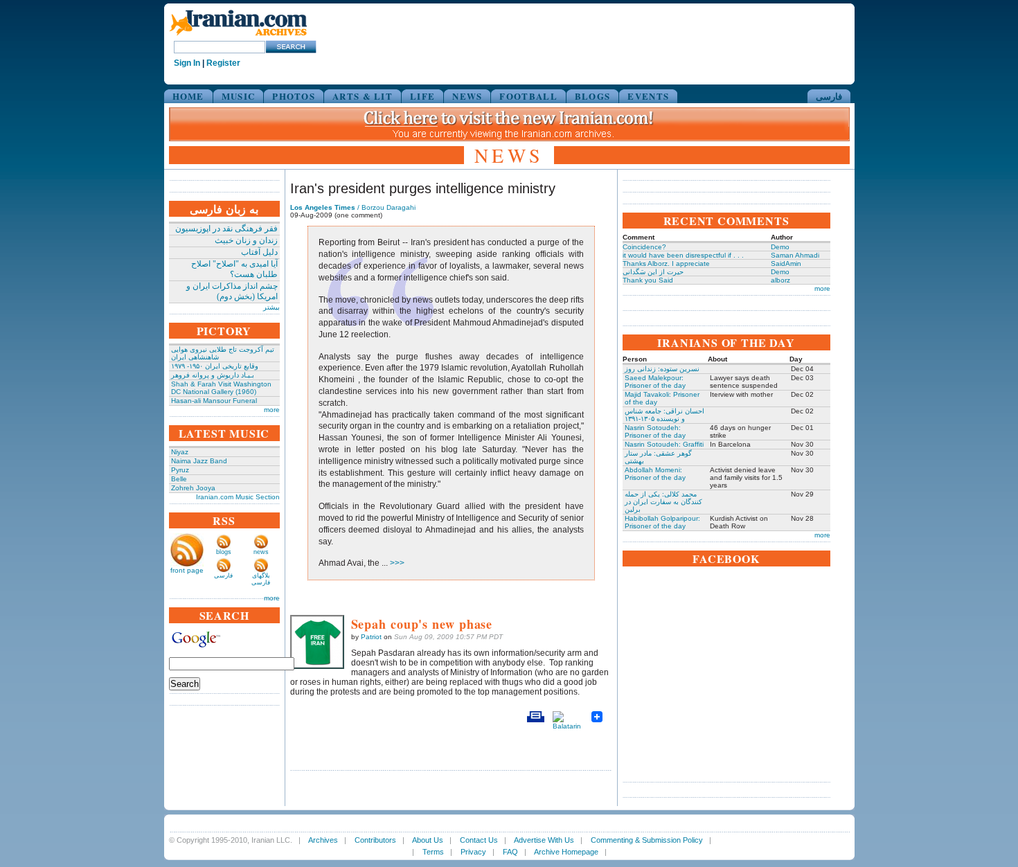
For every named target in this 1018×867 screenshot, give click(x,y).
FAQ (510, 852)
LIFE (422, 95)
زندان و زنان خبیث (246, 240)
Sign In (187, 63)
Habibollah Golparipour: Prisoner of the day (662, 522)
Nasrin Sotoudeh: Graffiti (664, 444)
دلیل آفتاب (259, 252)
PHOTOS (293, 95)
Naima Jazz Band (199, 461)
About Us (427, 840)
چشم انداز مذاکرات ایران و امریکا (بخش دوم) (232, 291)
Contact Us (479, 840)
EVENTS (648, 95)
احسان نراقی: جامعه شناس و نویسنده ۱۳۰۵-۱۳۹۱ (664, 414)
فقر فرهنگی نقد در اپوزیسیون (226, 228)
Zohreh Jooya (193, 488)
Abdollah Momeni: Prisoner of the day (655, 473)
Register (223, 63)
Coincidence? (644, 247)
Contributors (375, 840)
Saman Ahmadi (795, 255)
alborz (780, 280)
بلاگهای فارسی (260, 579)
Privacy (473, 852)
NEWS (467, 95)
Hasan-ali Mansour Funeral (214, 400)
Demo (780, 247)
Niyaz (179, 452)
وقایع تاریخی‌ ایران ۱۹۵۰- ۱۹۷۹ (214, 366)
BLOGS (593, 95)
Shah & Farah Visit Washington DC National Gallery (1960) (221, 387)
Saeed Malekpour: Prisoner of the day (655, 381)
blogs (223, 551)
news (261, 551)
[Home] (238, 36)
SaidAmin (786, 263)
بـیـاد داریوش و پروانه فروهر (212, 375)
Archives (323, 840)
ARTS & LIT (362, 95)
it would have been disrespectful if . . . (683, 255)
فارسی (829, 95)
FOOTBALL (528, 95)
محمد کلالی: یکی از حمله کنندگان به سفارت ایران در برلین (663, 501)
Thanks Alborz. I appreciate (666, 263)
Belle (179, 479)
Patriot (371, 637)
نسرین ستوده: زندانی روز (662, 369)
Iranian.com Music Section (238, 497)
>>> (396, 563)
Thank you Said (648, 280)
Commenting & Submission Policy (647, 840)
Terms (433, 852)
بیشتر (271, 307)
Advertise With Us (544, 840)
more (272, 409)
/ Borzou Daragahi (353, 207)
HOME (188, 95)
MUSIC (239, 95)
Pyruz (180, 470)
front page (187, 570)
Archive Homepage (566, 852)
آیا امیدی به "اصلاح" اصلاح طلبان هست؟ (234, 269)
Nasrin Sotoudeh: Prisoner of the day (655, 431)
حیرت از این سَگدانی (653, 272)
